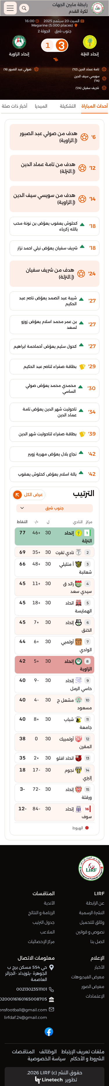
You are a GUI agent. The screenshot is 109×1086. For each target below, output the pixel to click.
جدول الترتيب (44, 922)
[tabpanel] (54, 479)
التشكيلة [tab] (68, 106)
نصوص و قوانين (90, 932)
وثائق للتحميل (92, 922)
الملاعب (47, 932)
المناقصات (23, 1051)
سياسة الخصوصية (46, 1058)
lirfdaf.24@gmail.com (25, 1017)
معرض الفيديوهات (87, 977)
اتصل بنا (97, 941)
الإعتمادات (95, 996)
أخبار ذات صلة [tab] (14, 106)
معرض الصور (92, 986)
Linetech (52, 1079)
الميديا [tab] (41, 106)
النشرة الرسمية (91, 912)
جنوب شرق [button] (54, 508)
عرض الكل (33, 494)
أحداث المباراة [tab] (94, 106)
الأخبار (99, 967)
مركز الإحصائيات (41, 941)
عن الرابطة (95, 903)
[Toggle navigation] (10, 8)
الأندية (49, 903)
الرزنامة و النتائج (41, 912)
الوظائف (48, 1051)
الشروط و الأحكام (87, 1058)
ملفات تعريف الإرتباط (82, 1051)
